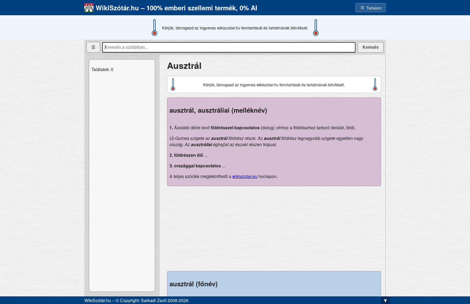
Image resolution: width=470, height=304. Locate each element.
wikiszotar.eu (244, 176)
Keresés (371, 47)
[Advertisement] (274, 229)
